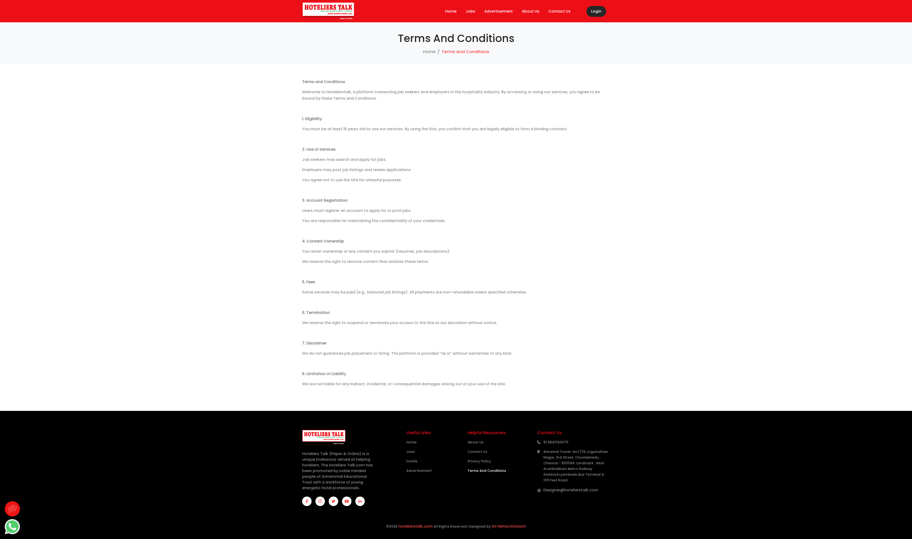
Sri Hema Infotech (509, 526)
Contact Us (559, 11)
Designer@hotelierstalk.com (570, 490)
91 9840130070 (555, 442)
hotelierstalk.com (415, 526)
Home (450, 11)
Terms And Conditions (487, 470)
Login (596, 11)
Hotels (412, 461)
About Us (530, 11)
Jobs (470, 11)
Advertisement (498, 11)
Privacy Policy (479, 461)
